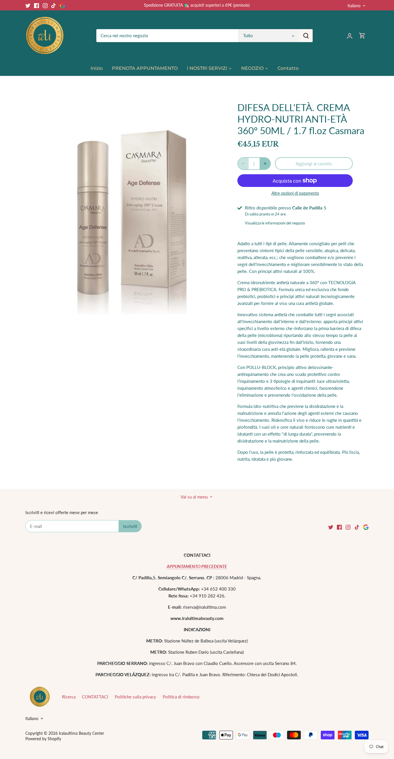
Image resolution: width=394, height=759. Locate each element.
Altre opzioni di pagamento (295, 193)
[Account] (349, 36)
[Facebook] (36, 5)
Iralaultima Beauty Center (81, 733)
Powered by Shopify (43, 738)
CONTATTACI (95, 696)
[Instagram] (45, 5)
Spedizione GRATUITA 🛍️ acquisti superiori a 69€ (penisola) (197, 5)
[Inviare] (306, 35)
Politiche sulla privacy (135, 696)
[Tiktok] (53, 5)
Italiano (354, 5)
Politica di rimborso (181, 696)
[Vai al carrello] (362, 36)
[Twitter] (27, 5)
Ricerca (69, 696)
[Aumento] (265, 164)
